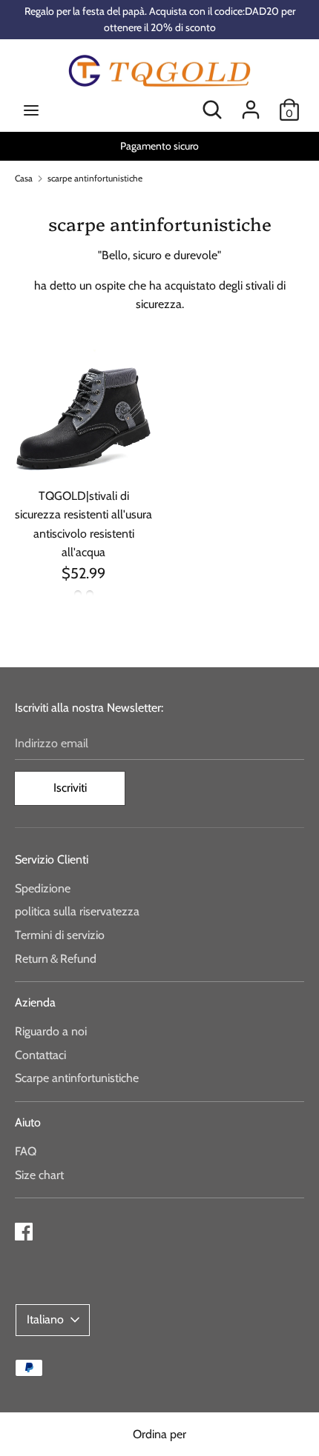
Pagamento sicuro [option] (159, 146)
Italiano (45, 1319)
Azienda (35, 1002)
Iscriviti (70, 788)
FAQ (25, 1151)
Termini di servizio (60, 935)
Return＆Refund (55, 959)
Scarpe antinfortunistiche (77, 1078)
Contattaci (40, 1055)
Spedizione (42, 888)
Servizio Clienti (51, 859)
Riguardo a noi (51, 1031)
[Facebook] (24, 1230)
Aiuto (28, 1122)
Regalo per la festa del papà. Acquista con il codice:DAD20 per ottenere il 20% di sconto (159, 19)
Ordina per (159, 1434)
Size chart (39, 1175)
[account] (251, 104)
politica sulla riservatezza (77, 911)
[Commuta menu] (31, 110)
